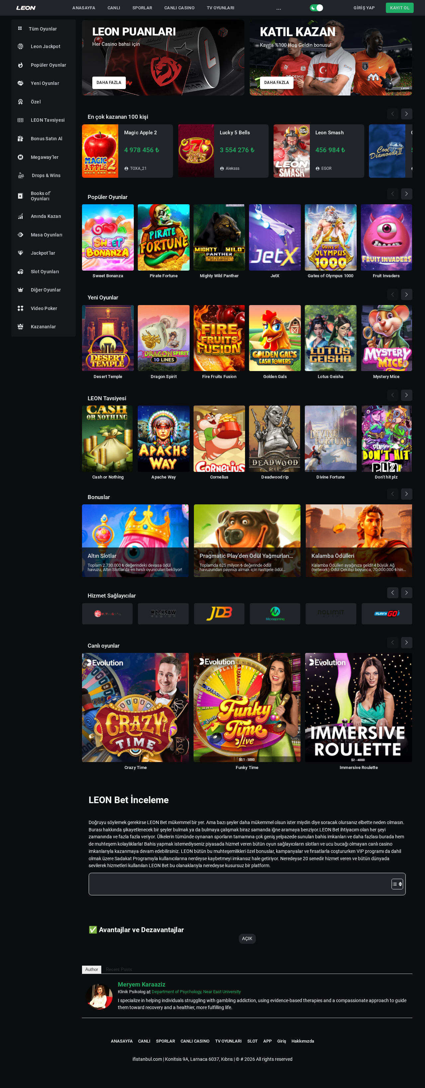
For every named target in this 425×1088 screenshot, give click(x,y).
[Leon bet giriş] (26, 8)
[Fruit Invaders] (386, 237)
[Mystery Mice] (386, 338)
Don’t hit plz (386, 477)
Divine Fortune (330, 477)
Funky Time (247, 767)
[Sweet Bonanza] (108, 237)
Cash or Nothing (108, 477)
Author (91, 969)
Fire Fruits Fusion (219, 376)
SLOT (252, 1041)
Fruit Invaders (386, 275)
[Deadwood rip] (275, 439)
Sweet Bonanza (108, 275)
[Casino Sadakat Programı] (163, 58)
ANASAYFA (83, 7)
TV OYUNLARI (221, 7)
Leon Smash (329, 132)
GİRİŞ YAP (364, 7)
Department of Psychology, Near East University (196, 991)
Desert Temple (108, 376)
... (278, 8)
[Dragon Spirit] (164, 338)
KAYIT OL (399, 7)
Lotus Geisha (330, 376)
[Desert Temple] (108, 338)
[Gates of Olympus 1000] (331, 237)
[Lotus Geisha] (331, 338)
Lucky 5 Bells (235, 132)
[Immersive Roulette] (358, 707)
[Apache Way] (164, 439)
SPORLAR (142, 7)
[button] (408, 55)
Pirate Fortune (164, 275)
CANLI (114, 7)
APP (267, 1041)
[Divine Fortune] (331, 439)
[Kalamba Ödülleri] (359, 540)
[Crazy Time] (135, 707)
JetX (275, 275)
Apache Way (163, 477)
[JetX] (275, 237)
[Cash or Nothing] (108, 439)
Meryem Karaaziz (141, 984)
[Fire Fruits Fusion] (219, 338)
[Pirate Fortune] (164, 237)
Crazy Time (136, 767)
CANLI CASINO (179, 7)
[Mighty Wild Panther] (219, 237)
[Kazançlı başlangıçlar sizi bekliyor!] (331, 58)
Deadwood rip (274, 477)
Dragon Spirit (164, 376)
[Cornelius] (219, 439)
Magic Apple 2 (140, 132)
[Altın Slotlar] (135, 540)
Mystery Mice (386, 376)
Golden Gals (275, 376)
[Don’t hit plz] (386, 439)
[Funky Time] (247, 707)
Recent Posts (119, 969)
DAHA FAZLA (109, 83)
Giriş (281, 1041)
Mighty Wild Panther (219, 275)
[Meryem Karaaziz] (99, 996)
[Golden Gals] (275, 338)
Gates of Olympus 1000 (330, 275)
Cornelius (219, 477)
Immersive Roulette (359, 767)
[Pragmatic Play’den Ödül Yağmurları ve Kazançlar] (247, 540)
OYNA (100, 151)
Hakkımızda (303, 1041)
